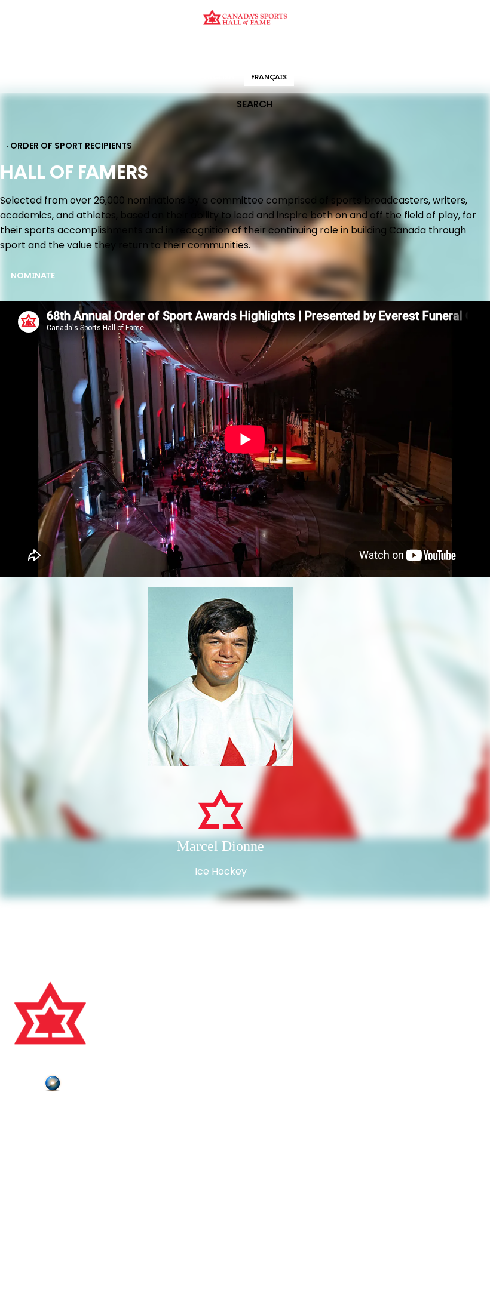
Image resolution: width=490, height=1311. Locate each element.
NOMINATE (33, 276)
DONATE (32, 1182)
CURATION (149, 50)
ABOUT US (36, 1116)
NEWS (28, 1166)
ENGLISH (219, 77)
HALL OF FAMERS (330, 50)
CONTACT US (43, 1133)
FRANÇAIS (269, 77)
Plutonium (87, 1085)
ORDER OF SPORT (260, 50)
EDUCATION (198, 50)
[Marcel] (220, 677)
